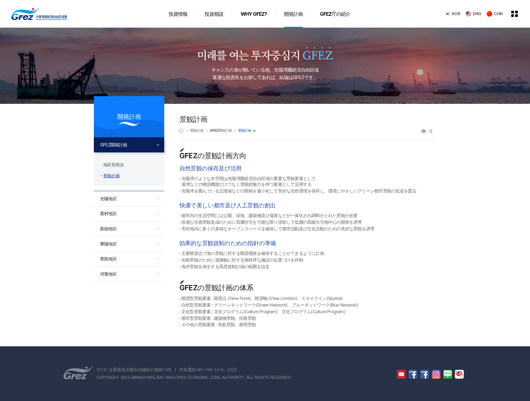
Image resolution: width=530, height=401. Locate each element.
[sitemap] (518, 14)
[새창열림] (401, 374)
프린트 (423, 131)
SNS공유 (431, 131)
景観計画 (244, 130)
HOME (181, 130)
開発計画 (196, 130)
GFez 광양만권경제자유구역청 (39, 14)
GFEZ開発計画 (221, 130)
